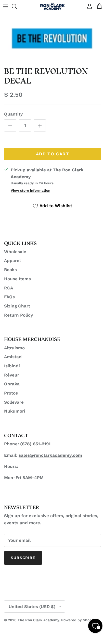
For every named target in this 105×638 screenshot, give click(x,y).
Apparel (12, 260)
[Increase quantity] (40, 125)
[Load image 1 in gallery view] (52, 38)
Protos (11, 393)
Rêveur (11, 375)
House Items (17, 278)
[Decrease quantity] (10, 125)
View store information (30, 190)
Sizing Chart (17, 305)
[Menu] (5, 6)
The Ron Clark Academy (38, 620)
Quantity (13, 114)
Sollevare (14, 402)
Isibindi (12, 365)
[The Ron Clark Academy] (52, 6)
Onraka (12, 383)
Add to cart (52, 153)
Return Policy (18, 315)
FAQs (9, 296)
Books (10, 269)
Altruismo (14, 347)
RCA (8, 287)
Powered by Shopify (78, 620)
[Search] (16, 6)
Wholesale (15, 251)
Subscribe (23, 557)
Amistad (13, 356)
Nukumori (14, 411)
